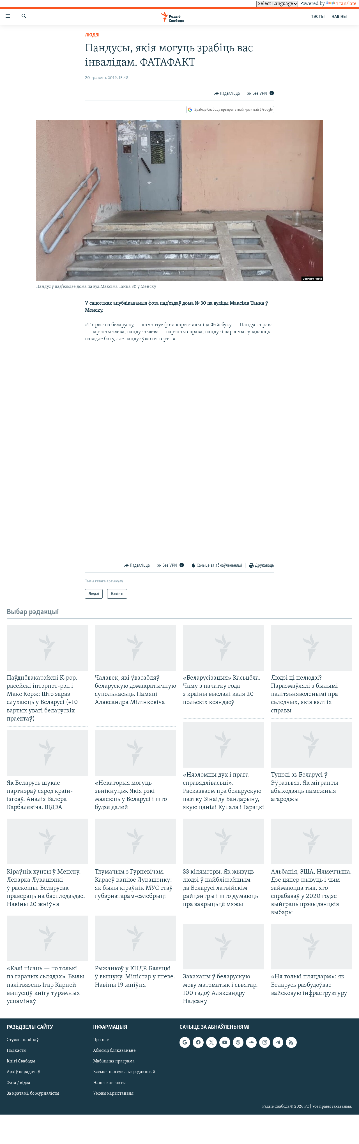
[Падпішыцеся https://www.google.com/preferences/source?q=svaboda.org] (185, 1042)
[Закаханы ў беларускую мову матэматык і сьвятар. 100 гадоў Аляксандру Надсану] (223, 946)
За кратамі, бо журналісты (33, 1093)
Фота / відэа (18, 1082)
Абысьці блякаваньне (114, 1050)
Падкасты (16, 1050)
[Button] (227, 93)
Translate (346, 3)
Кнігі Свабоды (21, 1061)
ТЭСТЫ (318, 17)
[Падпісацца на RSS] (291, 1042)
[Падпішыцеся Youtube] (224, 1042)
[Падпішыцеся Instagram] (264, 1042)
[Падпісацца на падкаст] (238, 1042)
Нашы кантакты (109, 1082)
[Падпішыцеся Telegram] (278, 1042)
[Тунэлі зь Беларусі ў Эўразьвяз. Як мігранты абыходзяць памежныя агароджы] (311, 745)
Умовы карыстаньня (113, 1093)
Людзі (92, 35)
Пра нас (101, 1040)
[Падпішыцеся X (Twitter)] (211, 1042)
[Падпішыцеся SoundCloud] (251, 1042)
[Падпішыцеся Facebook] (198, 1042)
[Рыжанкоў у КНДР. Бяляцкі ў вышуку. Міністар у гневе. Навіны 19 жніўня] (135, 938)
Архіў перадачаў (23, 1072)
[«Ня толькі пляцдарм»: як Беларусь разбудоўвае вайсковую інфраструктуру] (311, 946)
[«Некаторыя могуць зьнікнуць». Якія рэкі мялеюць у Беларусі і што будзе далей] (135, 753)
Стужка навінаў (23, 1040)
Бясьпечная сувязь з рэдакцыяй (124, 1072)
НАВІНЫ (339, 17)
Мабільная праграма (114, 1061)
